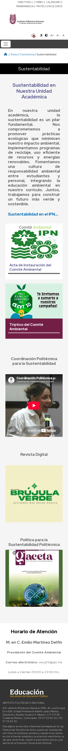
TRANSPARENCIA (25, 6)
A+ (52, 35)
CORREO (38, 2)
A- (58, 35)
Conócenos (27, 54)
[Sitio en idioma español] (33, 35)
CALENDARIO (53, 2)
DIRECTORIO (24, 2)
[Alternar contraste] (46, 35)
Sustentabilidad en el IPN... (33, 214)
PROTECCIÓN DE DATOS (49, 6)
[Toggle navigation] (6, 44)
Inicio (14, 54)
